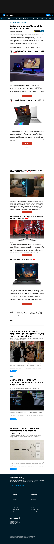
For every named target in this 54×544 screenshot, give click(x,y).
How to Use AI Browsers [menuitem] (41, 18)
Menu (2, 15)
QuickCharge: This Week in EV (34, 322)
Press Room (21, 528)
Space (32, 492)
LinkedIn (23, 485)
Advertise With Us (15, 507)
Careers (11, 526)
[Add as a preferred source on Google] (37, 31)
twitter (18, 315)
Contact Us (14, 505)
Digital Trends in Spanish (35, 509)
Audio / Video (15, 494)
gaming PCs (22, 37)
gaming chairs (36, 37)
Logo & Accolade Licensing (17, 511)
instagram (16, 315)
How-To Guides (33, 498)
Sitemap (21, 530)
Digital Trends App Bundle (35, 511)
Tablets (32, 489)
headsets (27, 37)
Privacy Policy (22, 526)
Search (52, 15)
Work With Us (12, 528)
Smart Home (15, 496)
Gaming (11, 322)
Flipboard (25, 485)
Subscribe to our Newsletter (35, 504)
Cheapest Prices (16, 322)
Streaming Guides (34, 494)
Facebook (10, 485)
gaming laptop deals (25, 47)
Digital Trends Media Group (16, 537)
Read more (13, 370)
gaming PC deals (34, 47)
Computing (14, 491)
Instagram (12, 485)
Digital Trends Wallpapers (35, 507)
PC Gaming (25, 322)
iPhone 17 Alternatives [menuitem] (50, 18)
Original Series (33, 499)
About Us (14, 504)
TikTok (18, 485)
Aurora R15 (34, 200)
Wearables (33, 491)
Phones (14, 489)
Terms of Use (12, 532)
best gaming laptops (26, 244)
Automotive (15, 499)
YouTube (16, 485)
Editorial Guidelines (16, 509)
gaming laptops (16, 37)
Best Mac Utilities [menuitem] (26, 18)
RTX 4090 (38, 86)
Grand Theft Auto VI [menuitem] (9, 18)
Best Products (33, 496)
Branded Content (34, 505)
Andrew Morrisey (13, 31)
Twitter (14, 485)
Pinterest (20, 485)
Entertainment (15, 498)
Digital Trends (6, 17)
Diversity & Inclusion (13, 530)
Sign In (48, 15)
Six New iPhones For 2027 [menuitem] (18, 18)
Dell (21, 322)
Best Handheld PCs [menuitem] (33, 18)
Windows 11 (12, 207)
